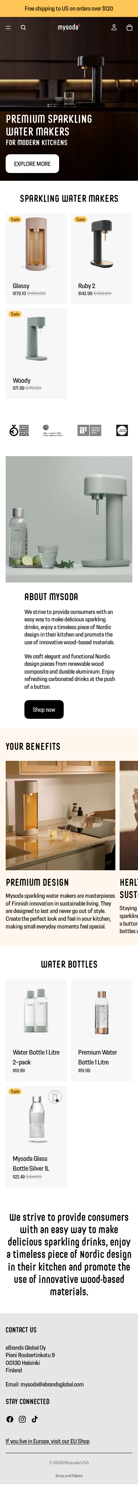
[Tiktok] (34, 1419)
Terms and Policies (69, 1476)
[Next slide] (124, 847)
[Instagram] (22, 1419)
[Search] (23, 27)
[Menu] (8, 27)
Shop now (44, 709)
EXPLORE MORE (32, 163)
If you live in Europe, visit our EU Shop (48, 1441)
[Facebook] (10, 1419)
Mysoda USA (76, 1462)
